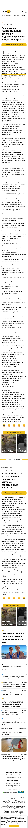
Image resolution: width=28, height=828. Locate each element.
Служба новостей (14, 470)
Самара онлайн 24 (14, 522)
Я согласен (14, 826)
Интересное (6, 22)
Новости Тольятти (7, 630)
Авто (4, 718)
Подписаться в (14, 45)
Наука (4, 690)
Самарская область (7, 467)
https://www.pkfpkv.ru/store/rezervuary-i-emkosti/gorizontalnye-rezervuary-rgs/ (13, 76)
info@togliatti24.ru (13, 786)
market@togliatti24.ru (13, 777)
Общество (5, 674)
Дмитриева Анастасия (18, 24)
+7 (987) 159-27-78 (13, 775)
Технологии (6, 710)
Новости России (7, 754)
